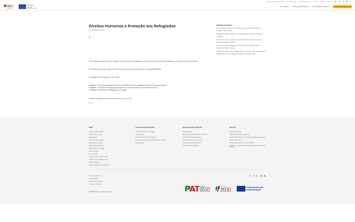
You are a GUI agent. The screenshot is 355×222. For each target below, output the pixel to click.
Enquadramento (187, 131)
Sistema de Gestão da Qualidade (99, 165)
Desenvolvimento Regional (320, 6)
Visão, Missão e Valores (96, 131)
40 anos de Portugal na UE (342, 6)
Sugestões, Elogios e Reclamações (275, 1)
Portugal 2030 (140, 143)
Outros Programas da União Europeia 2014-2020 (150, 140)
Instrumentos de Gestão (96, 140)
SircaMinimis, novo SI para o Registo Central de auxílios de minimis (247, 146)
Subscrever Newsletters (305, 1)
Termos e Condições (95, 184)
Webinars (322, 1)
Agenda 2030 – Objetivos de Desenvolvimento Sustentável (247, 137)
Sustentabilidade (94, 162)
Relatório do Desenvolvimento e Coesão (194, 134)
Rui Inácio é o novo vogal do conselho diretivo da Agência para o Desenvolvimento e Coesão (238, 41)
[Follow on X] (253, 175)
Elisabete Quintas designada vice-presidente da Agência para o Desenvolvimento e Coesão (238, 46)
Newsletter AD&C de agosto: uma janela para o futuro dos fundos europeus (239, 35)
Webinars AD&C (94, 151)
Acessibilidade (93, 178)
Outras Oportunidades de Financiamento (242, 143)
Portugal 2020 (140, 134)
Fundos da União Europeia (300, 6)
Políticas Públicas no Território (191, 143)
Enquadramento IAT (235, 131)
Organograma (93, 137)
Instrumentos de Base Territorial (192, 140)
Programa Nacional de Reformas (239, 134)
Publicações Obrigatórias (96, 145)
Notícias (316, 1)
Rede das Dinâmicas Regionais (191, 137)
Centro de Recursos (235, 140)
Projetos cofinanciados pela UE (98, 159)
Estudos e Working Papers (190, 145)
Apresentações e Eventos (96, 148)
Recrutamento (93, 154)
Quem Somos (284, 6)
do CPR (126, 98)
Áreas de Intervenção (95, 134)
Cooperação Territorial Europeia (145, 137)
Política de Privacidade (96, 181)
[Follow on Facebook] (249, 175)
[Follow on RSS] (264, 175)
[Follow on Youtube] (261, 175)
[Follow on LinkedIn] (257, 175)
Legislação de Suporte (95, 143)
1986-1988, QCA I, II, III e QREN (145, 131)
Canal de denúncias (291, 1)
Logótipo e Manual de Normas (98, 156)
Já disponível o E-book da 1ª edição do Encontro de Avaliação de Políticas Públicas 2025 (238, 29)
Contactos (330, 1)
